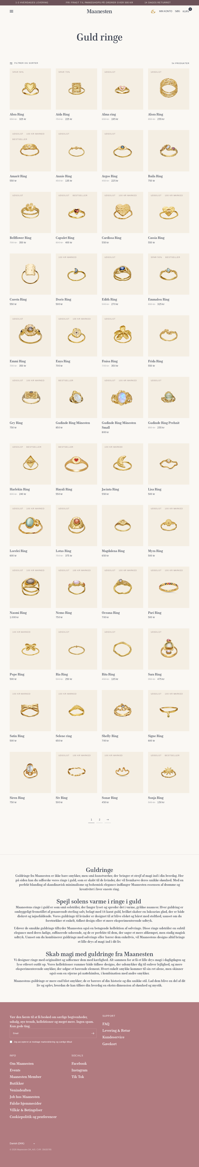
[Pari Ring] (168, 587)
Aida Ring (63, 114)
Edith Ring (109, 299)
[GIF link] (154, 11)
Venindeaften (20, 1090)
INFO (13, 1055)
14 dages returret (158, 3)
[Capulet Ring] (76, 212)
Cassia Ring (156, 238)
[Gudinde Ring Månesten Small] (122, 397)
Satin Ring (17, 736)
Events (15, 1070)
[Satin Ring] (30, 710)
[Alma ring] (122, 89)
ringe (34, 960)
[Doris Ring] (76, 274)
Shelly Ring (110, 736)
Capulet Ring (65, 238)
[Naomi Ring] (30, 587)
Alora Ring (155, 114)
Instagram (79, 1070)
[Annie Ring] (76, 150)
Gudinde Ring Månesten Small (119, 425)
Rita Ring (108, 674)
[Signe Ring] (168, 710)
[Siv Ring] (76, 772)
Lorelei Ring (18, 551)
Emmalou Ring (158, 299)
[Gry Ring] (30, 397)
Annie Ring (64, 176)
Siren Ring (17, 798)
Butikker (17, 1083)
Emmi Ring (18, 361)
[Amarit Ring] (30, 150)
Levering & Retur (116, 1030)
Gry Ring (16, 423)
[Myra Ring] (168, 525)
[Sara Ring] (168, 649)
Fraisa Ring (110, 361)
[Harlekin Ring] (30, 464)
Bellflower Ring (20, 238)
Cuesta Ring (18, 299)
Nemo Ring (64, 613)
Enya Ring (63, 361)
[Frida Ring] (168, 335)
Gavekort (109, 1044)
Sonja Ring (155, 798)
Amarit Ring (18, 176)
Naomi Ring (18, 613)
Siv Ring (61, 798)
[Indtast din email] (93, 1033)
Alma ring (109, 114)
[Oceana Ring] (122, 587)
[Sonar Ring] (122, 772)
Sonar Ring (110, 798)
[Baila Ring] (168, 150)
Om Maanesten (22, 1063)
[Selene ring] (76, 710)
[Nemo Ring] (76, 587)
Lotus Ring (63, 551)
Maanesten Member (25, 1076)
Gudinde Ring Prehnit (163, 423)
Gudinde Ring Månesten (73, 423)
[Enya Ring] (76, 335)
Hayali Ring (64, 489)
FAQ (105, 1024)
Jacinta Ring (110, 489)
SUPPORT (108, 1016)
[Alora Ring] (168, 89)
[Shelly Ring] (122, 710)
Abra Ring (17, 114)
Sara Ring (154, 674)
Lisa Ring (154, 489)
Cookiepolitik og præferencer (33, 1117)
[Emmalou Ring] (168, 274)
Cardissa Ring (111, 238)
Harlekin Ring (20, 489)
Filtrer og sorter (26, 63)
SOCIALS (77, 1055)
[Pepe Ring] (30, 649)
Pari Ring (154, 613)
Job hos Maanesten (25, 1096)
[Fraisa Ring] (122, 335)
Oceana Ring (111, 613)
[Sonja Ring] (168, 772)
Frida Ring (155, 361)
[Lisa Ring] (168, 464)
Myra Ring (155, 551)
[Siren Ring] (30, 772)
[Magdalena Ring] (122, 525)
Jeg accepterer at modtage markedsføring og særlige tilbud (43, 1042)
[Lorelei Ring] (30, 525)
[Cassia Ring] (168, 212)
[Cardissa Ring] (122, 212)
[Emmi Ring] (30, 335)
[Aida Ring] (76, 89)
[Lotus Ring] (76, 525)
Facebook (79, 1063)
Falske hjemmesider (26, 1103)
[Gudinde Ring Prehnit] (168, 397)
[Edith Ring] (122, 274)
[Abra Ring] (30, 89)
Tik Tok (78, 1076)
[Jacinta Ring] (122, 464)
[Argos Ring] (122, 150)
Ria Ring (62, 674)
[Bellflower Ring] (30, 212)
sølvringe (134, 928)
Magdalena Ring (113, 551)
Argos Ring (109, 176)
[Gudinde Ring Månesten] (76, 397)
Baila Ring (155, 176)
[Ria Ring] (76, 649)
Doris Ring (63, 299)
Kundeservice (113, 1037)
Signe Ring (155, 736)
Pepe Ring (17, 674)
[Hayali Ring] (76, 464)
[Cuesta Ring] (30, 274)
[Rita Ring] (122, 649)
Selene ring (64, 736)
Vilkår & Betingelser (26, 1110)
